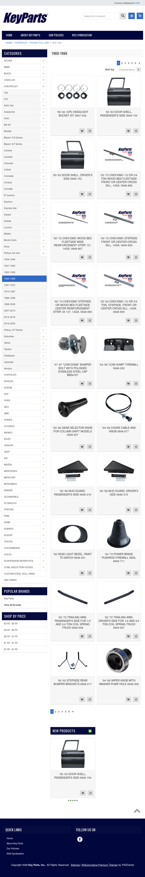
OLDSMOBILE (11, 496)
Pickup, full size (39, 42)
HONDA (8, 419)
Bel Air (7, 124)
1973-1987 (9, 291)
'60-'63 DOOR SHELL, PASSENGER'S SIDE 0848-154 (118, 113)
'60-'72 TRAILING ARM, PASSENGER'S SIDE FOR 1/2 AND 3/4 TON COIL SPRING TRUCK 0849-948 (73, 622)
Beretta (7, 131)
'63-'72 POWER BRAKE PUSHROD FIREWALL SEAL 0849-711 (119, 557)
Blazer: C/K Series (13, 137)
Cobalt (7, 169)
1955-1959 (9, 272)
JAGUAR (8, 445)
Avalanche (9, 111)
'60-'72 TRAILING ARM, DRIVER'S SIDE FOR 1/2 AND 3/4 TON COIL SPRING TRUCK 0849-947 (119, 622)
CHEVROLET (21, 42)
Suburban (9, 336)
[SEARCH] (123, 16)
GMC (6, 413)
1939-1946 (9, 259)
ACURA (8, 60)
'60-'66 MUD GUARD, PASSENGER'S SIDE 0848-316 (72, 492)
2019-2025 (9, 323)
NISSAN (8, 490)
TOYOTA (8, 541)
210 (6, 98)
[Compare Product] (131, 16)
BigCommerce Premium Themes (100, 865)
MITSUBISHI (10, 483)
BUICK (7, 73)
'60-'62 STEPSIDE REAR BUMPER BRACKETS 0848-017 (73, 682)
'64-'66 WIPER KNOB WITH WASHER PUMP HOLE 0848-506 (119, 682)
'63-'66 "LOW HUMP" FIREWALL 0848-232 (118, 366)
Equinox (8, 201)
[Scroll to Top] (138, 812)
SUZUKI (8, 535)
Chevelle (8, 163)
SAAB (7, 522)
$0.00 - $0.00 (11, 623)
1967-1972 (9, 285)
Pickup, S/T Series (13, 329)
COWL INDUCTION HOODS (18, 567)
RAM (6, 515)
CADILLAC (9, 79)
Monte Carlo (10, 240)
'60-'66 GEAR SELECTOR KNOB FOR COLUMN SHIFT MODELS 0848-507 (72, 431)
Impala (7, 214)
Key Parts (9, 598)
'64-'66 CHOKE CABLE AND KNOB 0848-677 (119, 429)
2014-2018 (9, 316)
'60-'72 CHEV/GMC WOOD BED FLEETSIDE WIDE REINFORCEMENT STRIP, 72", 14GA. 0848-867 (72, 243)
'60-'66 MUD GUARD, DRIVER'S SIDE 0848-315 (118, 492)
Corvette (8, 188)
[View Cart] (140, 16)
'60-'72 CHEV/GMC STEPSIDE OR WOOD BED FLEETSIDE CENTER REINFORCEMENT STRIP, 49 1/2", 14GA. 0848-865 (72, 306)
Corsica (8, 182)
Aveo (6, 118)
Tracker (8, 349)
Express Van (10, 208)
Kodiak (7, 220)
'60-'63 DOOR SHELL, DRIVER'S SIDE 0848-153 (72, 176)
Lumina (8, 227)
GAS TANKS (10, 579)
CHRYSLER (10, 374)
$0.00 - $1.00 (11, 636)
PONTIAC (9, 509)
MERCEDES (10, 470)
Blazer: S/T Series (13, 143)
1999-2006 (9, 304)
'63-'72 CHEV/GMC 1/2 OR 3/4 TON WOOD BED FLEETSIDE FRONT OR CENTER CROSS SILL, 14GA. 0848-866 (118, 180)
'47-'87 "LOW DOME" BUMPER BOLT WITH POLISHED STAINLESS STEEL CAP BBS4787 (72, 370)
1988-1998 (9, 297)
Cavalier (8, 156)
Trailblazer (9, 355)
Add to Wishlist (82, 131)
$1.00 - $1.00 (11, 642)
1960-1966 (9, 278)
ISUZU (7, 438)
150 (6, 92)
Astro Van (9, 105)
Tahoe (7, 342)
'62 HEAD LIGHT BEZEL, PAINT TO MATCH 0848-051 (72, 555)
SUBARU (9, 528)
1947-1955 (9, 265)
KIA (6, 458)
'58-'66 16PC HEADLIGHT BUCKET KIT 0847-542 (72, 113)
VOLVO (8, 554)
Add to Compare (90, 131)
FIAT (6, 393)
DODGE (8, 387)
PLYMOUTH (10, 503)
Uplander (9, 362)
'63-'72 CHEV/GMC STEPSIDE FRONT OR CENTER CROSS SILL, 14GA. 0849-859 (119, 241)
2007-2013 (9, 310)
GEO (6, 406)
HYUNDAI (9, 426)
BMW (6, 66)
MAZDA (8, 464)
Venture (8, 368)
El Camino (9, 195)
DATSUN (8, 381)
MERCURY (9, 477)
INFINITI (8, 432)
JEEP (7, 451)
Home (9, 42)
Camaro (8, 150)
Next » (139, 63)
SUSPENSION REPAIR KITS (18, 560)
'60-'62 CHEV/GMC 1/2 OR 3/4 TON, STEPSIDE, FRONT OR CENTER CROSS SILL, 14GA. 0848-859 (118, 306)
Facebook (80, 839)
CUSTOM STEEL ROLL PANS (19, 573)
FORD (7, 400)
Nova (6, 246)
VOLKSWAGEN (12, 547)
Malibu (7, 233)
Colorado (9, 175)
